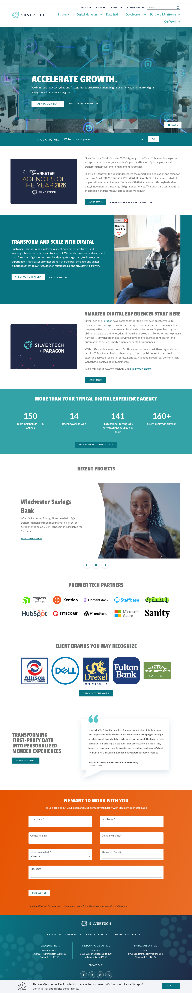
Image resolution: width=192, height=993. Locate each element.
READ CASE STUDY (26, 760)
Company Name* (111, 835)
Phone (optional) (111, 852)
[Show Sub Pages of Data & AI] (120, 14)
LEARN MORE (95, 202)
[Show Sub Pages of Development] (145, 14)
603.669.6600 (96, 965)
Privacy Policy (126, 934)
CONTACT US (39, 893)
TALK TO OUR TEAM (48, 103)
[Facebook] (83, 974)
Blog (99, 7)
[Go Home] (28, 15)
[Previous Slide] (87, 565)
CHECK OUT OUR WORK (28, 277)
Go (153, 139)
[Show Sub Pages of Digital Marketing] (101, 14)
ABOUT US (56, 277)
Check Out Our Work (81, 103)
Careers (114, 7)
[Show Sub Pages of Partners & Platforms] (179, 14)
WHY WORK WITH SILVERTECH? (96, 444)
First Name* (37, 819)
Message (35, 868)
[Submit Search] (178, 7)
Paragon (107, 320)
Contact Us (134, 7)
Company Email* (39, 835)
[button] (104, 139)
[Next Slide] (105, 565)
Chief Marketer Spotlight (129, 202)
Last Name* (108, 819)
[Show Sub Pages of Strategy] (71, 14)
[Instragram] (100, 974)
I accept (171, 985)
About (84, 7)
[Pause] (96, 565)
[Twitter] (108, 974)
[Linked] (91, 974)
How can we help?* (41, 852)
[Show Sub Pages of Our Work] (179, 21)
